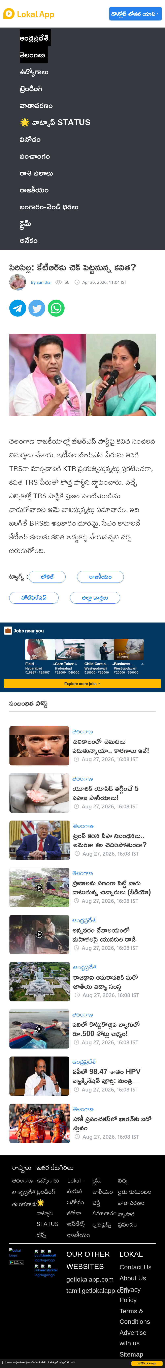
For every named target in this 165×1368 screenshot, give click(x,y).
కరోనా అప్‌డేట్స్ (76, 1218)
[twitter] (38, 310)
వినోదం (75, 1202)
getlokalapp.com (90, 1279)
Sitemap (131, 1354)
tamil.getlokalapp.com (97, 1290)
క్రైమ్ (97, 1180)
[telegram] (19, 310)
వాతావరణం (131, 1202)
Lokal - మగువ (75, 1185)
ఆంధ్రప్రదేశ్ (34, 37)
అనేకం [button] (29, 240)
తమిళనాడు (25, 1204)
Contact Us (136, 1267)
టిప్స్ (41, 1235)
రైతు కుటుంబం (134, 1191)
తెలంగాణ (32, 54)
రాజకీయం (78, 1235)
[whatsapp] (57, 310)
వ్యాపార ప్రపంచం (127, 1219)
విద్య (123, 1180)
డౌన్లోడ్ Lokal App (147, 1363)
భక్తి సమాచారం (105, 1208)
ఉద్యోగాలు (48, 1180)
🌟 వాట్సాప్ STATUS (48, 1213)
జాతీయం (103, 1191)
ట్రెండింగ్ (46, 1191)
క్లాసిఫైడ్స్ (102, 1224)
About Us (133, 1278)
